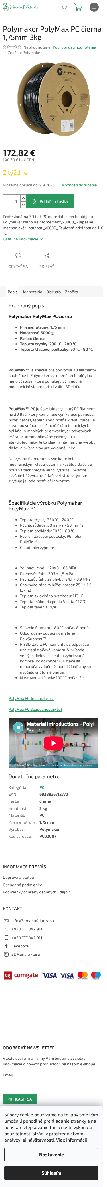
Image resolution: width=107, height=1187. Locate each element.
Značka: (25, 52)
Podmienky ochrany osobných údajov (36, 891)
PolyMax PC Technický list (31, 698)
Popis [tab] (12, 291)
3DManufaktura (25, 954)
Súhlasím (51, 1173)
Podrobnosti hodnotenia (74, 47)
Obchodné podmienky (22, 884)
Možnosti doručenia (79, 184)
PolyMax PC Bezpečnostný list (35, 709)
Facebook (20, 945)
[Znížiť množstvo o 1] (23, 204)
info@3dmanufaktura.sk (32, 920)
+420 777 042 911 (26, 928)
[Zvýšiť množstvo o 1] (23, 198)
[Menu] (94, 7)
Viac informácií (71, 1139)
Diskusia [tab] (53, 291)
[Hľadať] (64, 7)
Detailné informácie (20, 238)
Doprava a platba (18, 877)
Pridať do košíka (54, 201)
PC (41, 787)
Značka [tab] (71, 291)
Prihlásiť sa (19, 1099)
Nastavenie (51, 1154)
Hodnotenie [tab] (31, 291)
